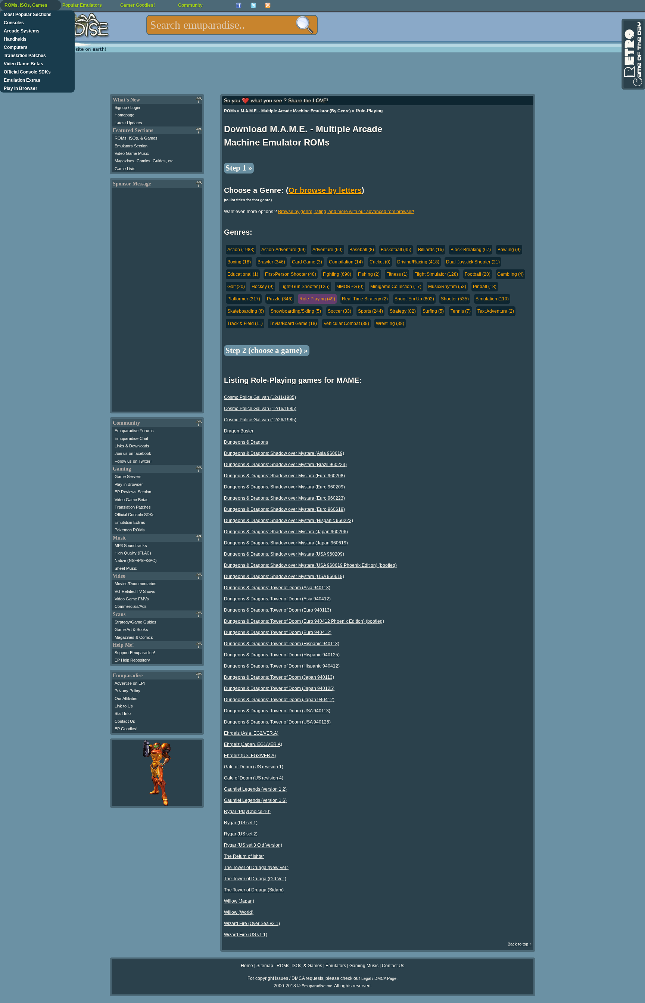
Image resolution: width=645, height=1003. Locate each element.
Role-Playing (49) (317, 298)
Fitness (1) (397, 274)
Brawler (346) (271, 262)
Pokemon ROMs (130, 530)
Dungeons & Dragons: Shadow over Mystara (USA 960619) (284, 576)
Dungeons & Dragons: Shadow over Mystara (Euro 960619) (284, 509)
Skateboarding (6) (245, 311)
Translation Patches (25, 55)
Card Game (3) (307, 262)
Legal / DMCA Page (378, 978)
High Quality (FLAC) (133, 553)
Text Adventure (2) (495, 311)
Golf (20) (236, 286)
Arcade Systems (22, 31)
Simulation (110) (492, 298)
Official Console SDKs (27, 72)
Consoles (14, 22)
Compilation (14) (346, 262)
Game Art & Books (131, 629)
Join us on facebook (133, 453)
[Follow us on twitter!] (253, 5)
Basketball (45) (396, 249)
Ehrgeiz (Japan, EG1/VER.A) (253, 744)
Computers (16, 47)
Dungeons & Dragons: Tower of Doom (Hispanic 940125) (282, 654)
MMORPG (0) (350, 286)
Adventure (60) (327, 249)
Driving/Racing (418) (418, 262)
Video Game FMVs (132, 599)
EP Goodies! (126, 729)
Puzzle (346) (280, 298)
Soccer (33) (339, 311)
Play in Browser (20, 88)
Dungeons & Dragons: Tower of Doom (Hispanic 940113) (281, 643)
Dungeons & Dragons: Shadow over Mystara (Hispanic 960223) (288, 520)
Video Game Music (132, 153)
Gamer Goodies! (137, 5)
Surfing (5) (433, 311)
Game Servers (128, 476)
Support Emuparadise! (135, 652)
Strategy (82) (403, 311)
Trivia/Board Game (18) (293, 323)
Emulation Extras (22, 80)
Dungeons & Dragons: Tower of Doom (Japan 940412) (279, 699)
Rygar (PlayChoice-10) (247, 811)
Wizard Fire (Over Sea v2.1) (252, 923)
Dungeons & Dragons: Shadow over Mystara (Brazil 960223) (285, 464)
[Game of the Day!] (632, 54)
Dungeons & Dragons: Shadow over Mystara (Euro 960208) (284, 475)
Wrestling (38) (390, 323)
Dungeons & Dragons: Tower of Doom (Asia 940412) (277, 599)
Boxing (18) (239, 262)
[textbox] (232, 25)
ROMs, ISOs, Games (25, 5)
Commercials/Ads (131, 606)
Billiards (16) (431, 249)
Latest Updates (128, 123)
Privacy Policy (127, 690)
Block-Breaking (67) (471, 249)
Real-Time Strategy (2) (365, 298)
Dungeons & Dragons (246, 442)
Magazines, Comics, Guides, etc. (145, 161)
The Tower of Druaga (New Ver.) (256, 867)
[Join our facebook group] (238, 5)
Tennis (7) (461, 311)
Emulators (335, 965)
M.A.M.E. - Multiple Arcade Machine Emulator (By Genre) (296, 111)
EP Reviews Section (133, 492)
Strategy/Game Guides (135, 622)
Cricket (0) (380, 262)
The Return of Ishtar (244, 856)
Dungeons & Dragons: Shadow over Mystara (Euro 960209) (284, 487)
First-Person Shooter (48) (290, 274)
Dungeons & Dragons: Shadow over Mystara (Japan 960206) (286, 531)
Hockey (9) (263, 286)
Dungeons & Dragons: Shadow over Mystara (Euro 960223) (284, 498)
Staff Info (123, 713)
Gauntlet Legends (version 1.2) (255, 789)
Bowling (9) (509, 249)
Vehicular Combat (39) (346, 323)
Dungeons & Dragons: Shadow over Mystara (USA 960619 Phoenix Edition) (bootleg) (310, 565)
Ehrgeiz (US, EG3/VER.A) (250, 755)
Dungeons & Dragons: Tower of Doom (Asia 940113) (277, 587)
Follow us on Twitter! (133, 461)
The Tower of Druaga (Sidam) (254, 890)
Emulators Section (131, 146)
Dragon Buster (238, 431)
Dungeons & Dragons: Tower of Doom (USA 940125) (277, 722)
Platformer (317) (243, 298)
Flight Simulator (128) (436, 274)
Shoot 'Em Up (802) (414, 298)
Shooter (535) (455, 298)
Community (190, 5)
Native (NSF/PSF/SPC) (136, 560)
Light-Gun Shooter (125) (305, 286)
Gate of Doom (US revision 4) (253, 778)
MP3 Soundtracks (131, 545)
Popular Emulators (82, 5)
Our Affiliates (126, 698)
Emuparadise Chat (131, 438)
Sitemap (264, 965)
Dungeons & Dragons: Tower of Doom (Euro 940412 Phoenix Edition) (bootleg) (304, 621)
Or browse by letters (325, 190)
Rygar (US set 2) (241, 834)
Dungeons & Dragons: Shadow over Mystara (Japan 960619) (286, 543)
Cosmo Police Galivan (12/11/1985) (260, 397)
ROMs (230, 111)
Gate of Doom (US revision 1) (253, 766)
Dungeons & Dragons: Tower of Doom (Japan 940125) (279, 688)
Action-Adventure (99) (283, 249)
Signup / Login (127, 107)
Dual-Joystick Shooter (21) (473, 262)
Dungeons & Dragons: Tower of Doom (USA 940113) (277, 710)
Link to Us (124, 706)
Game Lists (125, 168)
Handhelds (15, 39)
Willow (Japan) (239, 901)
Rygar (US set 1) (241, 822)
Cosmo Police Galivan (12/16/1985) (260, 408)
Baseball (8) (361, 249)
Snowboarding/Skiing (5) (296, 311)
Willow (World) (238, 912)
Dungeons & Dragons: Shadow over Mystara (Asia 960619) (284, 453)
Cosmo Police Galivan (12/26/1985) (260, 419)
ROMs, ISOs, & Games (136, 138)
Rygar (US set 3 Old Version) (253, 845)
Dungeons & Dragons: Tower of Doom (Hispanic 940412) (282, 666)
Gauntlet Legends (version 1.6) (255, 800)
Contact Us (125, 721)
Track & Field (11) (245, 323)
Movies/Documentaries (135, 583)
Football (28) (477, 274)
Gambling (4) (510, 274)
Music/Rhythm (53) (447, 286)
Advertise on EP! (130, 683)
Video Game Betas (23, 63)
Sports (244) (370, 311)
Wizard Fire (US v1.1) (245, 934)
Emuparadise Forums (134, 430)
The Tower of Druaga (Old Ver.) (255, 878)
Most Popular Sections (28, 14)
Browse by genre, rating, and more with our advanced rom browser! (346, 211)
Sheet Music (126, 568)
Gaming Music (363, 965)
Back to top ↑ (520, 944)
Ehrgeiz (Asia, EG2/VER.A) (251, 733)
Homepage (124, 115)
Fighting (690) (337, 274)
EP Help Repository (132, 660)
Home (247, 965)
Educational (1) (242, 274)
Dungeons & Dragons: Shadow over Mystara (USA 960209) (284, 554)
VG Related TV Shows (135, 591)
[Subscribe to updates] (268, 5)
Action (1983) (241, 249)
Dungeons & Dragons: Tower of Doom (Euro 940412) (277, 632)
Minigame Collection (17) (395, 286)
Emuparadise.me (317, 986)
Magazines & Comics (134, 637)
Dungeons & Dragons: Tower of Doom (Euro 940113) (277, 610)
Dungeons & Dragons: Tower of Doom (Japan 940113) (279, 677)
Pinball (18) (484, 286)
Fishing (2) (369, 274)
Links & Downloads (132, 446)
